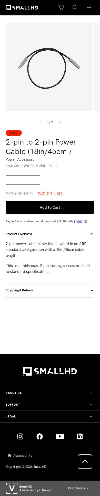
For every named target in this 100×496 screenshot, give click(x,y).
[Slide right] (60, 122)
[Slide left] (40, 122)
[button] (75, 8)
